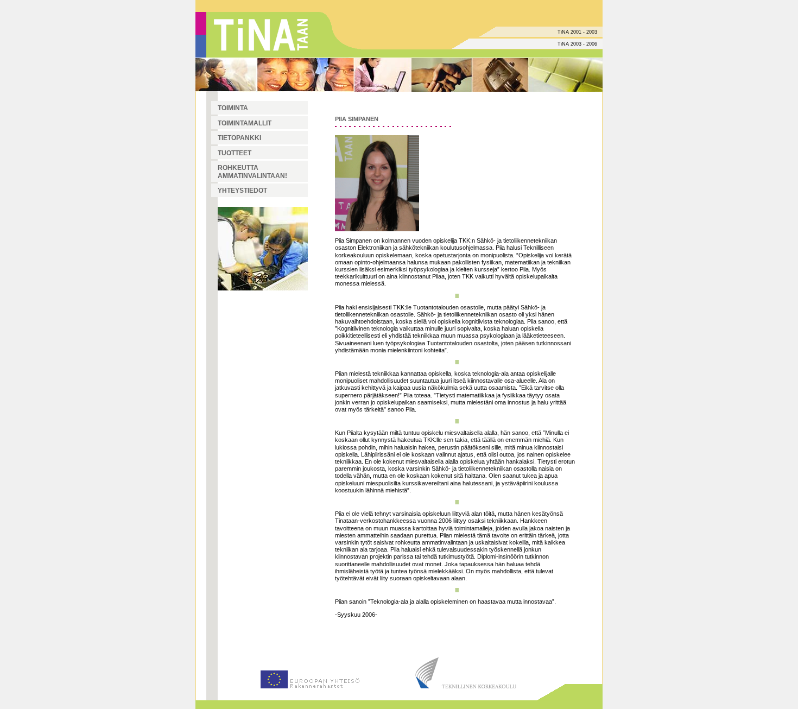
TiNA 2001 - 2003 (577, 32)
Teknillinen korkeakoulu (467, 675)
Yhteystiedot (242, 190)
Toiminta (233, 108)
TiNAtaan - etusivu (262, 34)
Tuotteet (234, 153)
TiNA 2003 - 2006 (577, 44)
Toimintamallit (244, 123)
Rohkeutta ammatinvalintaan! (252, 172)
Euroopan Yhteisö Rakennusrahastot (309, 675)
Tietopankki (239, 138)
